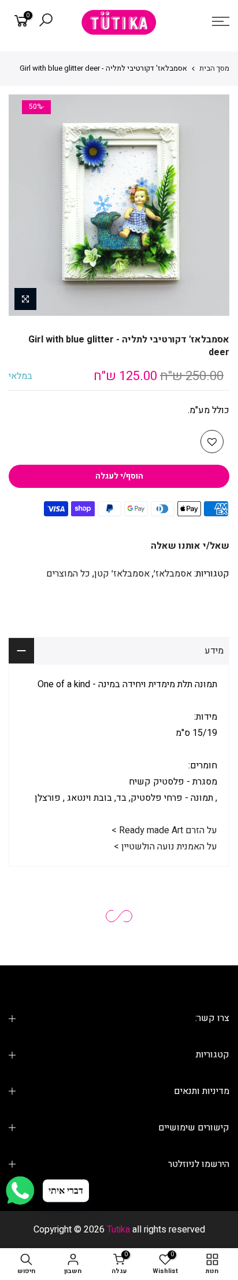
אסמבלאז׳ (173, 574)
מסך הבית (214, 68)
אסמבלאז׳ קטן (122, 574)
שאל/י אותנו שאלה (190, 546)
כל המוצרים (68, 574)
